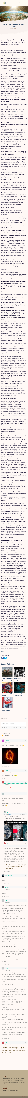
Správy (16, 29)
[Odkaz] (16, 728)
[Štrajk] (8, 728)
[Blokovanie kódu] (15, 728)
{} (18, 727)
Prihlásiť (24, 718)
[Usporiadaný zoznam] (9, 728)
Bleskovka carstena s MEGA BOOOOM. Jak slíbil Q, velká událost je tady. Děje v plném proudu (16, 866)
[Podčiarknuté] (6, 728)
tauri (10, 814)
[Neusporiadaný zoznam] (11, 728)
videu (15, 111)
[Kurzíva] (4, 728)
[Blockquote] (13, 728)
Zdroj (2, 651)
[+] (20, 727)
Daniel (7, 740)
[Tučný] (3, 728)
